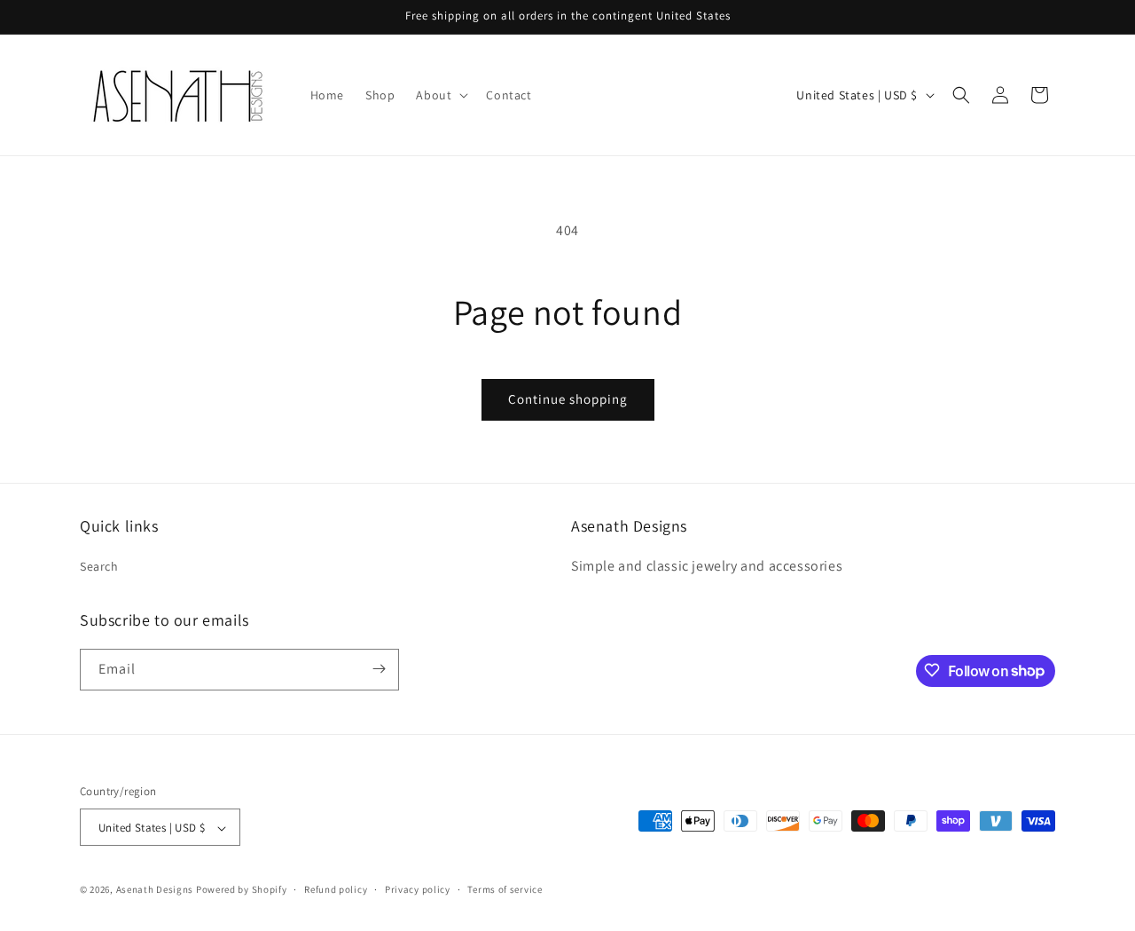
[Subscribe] (378, 669)
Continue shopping (568, 399)
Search (99, 567)
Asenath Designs (155, 890)
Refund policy (335, 889)
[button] (440, 95)
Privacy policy (417, 889)
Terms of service (504, 889)
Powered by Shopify (241, 890)
